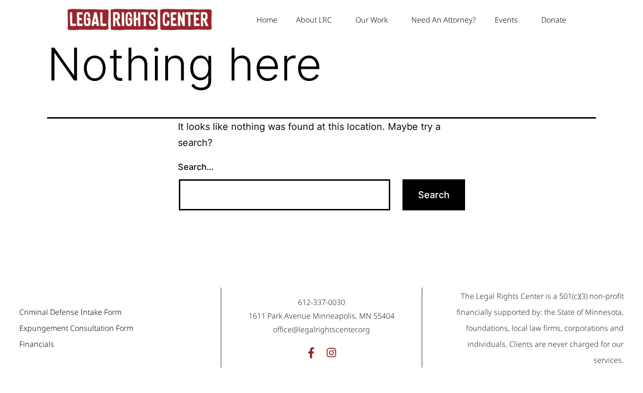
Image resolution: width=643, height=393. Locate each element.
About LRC (314, 20)
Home (267, 20)
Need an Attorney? (443, 20)
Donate (553, 20)
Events (506, 20)
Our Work (371, 20)
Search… (196, 167)
